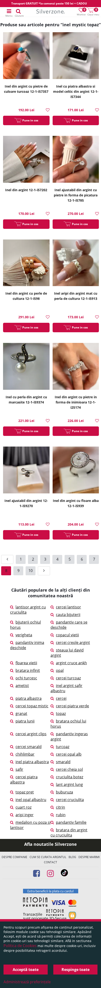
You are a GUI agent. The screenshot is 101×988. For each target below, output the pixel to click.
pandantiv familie (71, 822)
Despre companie (14, 857)
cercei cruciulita (70, 799)
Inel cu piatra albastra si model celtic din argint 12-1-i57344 (75, 91)
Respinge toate (75, 969)
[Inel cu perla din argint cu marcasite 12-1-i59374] (26, 367)
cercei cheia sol (69, 769)
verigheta (24, 635)
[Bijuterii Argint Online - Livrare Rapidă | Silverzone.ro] (50, 12)
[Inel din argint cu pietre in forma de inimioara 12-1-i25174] (76, 367)
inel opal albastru (31, 799)
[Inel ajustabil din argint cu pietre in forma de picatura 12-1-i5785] (76, 160)
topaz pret (25, 792)
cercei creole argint (73, 642)
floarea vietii (26, 662)
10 (30, 570)
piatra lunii (25, 721)
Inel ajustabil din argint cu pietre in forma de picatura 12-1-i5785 (75, 195)
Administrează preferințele (27, 981)
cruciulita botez (69, 777)
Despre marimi (89, 857)
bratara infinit (28, 670)
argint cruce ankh (71, 662)
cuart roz (23, 807)
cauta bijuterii (68, 614)
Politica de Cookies (20, 945)
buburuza (64, 792)
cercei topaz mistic (32, 706)
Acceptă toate (26, 969)
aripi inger (25, 814)
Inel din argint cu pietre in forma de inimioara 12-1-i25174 (76, 402)
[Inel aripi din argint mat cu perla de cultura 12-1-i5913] (76, 263)
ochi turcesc (26, 678)
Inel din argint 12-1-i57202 (26, 190)
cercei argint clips (31, 733)
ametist (22, 685)
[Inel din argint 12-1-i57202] (26, 160)
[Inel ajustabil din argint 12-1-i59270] (26, 471)
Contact (50, 862)
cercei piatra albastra (24, 779)
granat (21, 713)
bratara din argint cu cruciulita (68, 832)
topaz (61, 713)
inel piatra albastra (32, 761)
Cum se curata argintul (48, 857)
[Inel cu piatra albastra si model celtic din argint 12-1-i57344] (76, 56)
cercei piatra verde (72, 706)
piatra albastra (29, 698)
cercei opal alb (69, 754)
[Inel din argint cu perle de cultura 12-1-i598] (26, 263)
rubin (61, 814)
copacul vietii (67, 635)
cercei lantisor (68, 607)
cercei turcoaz (68, 678)
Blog (72, 857)
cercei (61, 698)
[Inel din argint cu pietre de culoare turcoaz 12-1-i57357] (26, 56)
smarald (63, 761)
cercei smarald (29, 746)
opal (60, 670)
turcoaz (62, 746)
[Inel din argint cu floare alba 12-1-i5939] (76, 471)
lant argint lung (69, 784)
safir (19, 769)
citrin (60, 807)
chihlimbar (25, 754)
